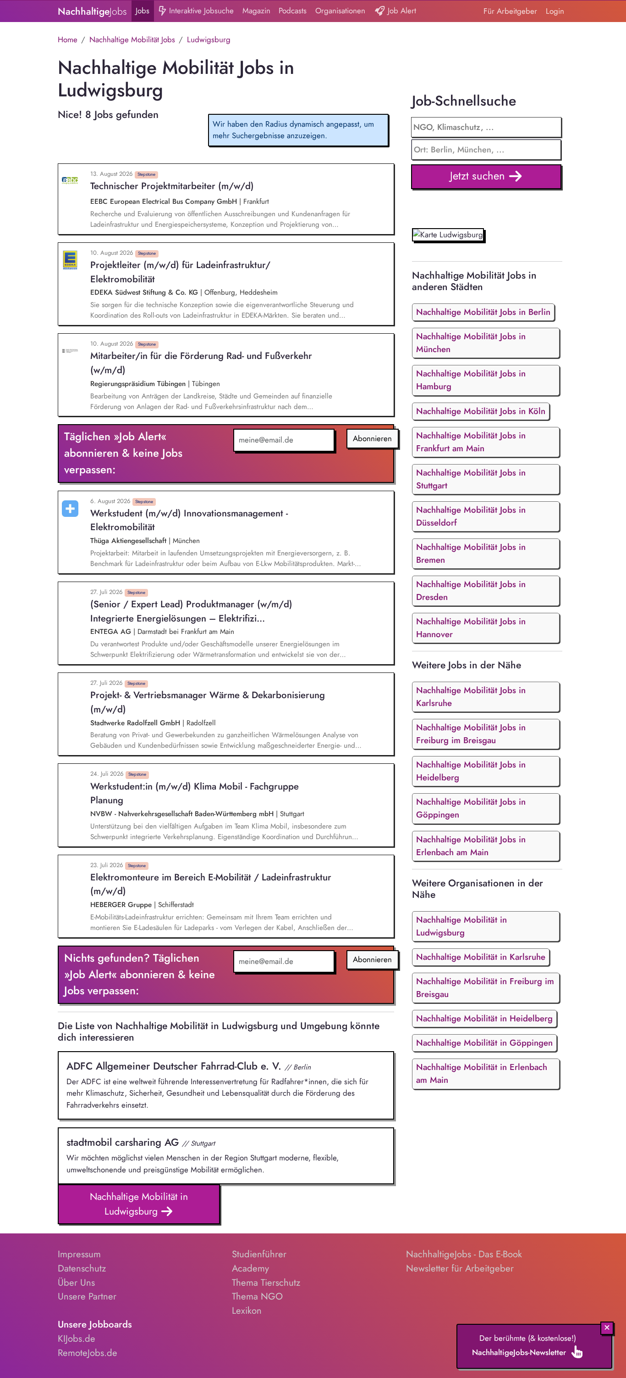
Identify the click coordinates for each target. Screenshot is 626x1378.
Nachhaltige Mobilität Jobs (132, 39)
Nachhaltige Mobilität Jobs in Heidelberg (471, 771)
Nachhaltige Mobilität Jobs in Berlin (483, 312)
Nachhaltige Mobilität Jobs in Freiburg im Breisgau (471, 733)
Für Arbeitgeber (510, 11)
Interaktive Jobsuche (200, 10)
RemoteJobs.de (87, 1353)
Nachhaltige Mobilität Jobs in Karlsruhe (471, 696)
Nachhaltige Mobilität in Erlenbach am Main (481, 1073)
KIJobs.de (76, 1338)
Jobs (142, 10)
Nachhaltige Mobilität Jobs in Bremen (471, 553)
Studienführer (259, 1254)
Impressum (79, 1254)
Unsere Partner (87, 1296)
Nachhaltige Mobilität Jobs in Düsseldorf (471, 516)
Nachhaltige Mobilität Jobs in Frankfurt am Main (471, 441)
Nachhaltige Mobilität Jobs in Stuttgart (471, 479)
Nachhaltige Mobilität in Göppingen (484, 1042)
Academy (250, 1268)
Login (555, 11)
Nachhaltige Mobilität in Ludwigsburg (139, 1203)
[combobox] (486, 149)
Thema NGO (257, 1296)
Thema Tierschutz (266, 1282)
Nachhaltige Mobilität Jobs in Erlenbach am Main (471, 845)
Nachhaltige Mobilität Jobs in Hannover (471, 627)
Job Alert (400, 10)
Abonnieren (372, 438)
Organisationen (340, 10)
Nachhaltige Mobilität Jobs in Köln (480, 411)
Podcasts (293, 10)
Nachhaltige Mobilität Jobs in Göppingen (471, 808)
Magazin (256, 10)
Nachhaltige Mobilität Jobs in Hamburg (471, 379)
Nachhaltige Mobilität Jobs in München (471, 342)
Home (67, 39)
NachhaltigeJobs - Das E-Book (464, 1254)
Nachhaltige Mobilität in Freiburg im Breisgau (485, 987)
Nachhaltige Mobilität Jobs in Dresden (471, 590)
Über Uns (76, 1282)
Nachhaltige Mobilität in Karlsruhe (480, 957)
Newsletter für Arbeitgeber (460, 1268)
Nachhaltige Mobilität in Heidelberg (484, 1018)
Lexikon (247, 1310)
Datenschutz (82, 1268)
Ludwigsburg (209, 39)
